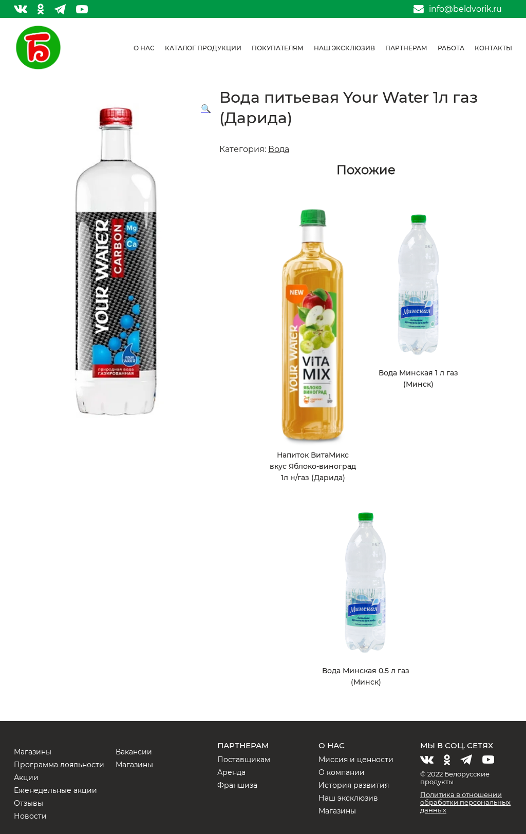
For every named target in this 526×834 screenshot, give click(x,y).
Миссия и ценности (355, 759)
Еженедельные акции (55, 790)
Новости (30, 816)
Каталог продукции (203, 48)
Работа (451, 48)
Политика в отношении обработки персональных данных (465, 802)
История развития (353, 785)
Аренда (231, 772)
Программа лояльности (59, 764)
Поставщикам (243, 759)
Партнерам (406, 48)
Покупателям (278, 48)
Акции (26, 777)
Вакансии (134, 751)
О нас (144, 48)
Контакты (493, 48)
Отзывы (28, 803)
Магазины (32, 751)
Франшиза (237, 785)
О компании (341, 772)
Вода (278, 149)
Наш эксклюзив (344, 48)
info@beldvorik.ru (465, 9)
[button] (206, 109)
